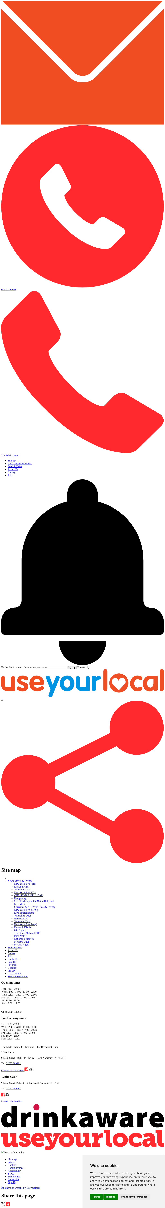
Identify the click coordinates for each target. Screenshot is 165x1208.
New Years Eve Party (25, 883)
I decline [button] (110, 1196)
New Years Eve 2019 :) (26, 909)
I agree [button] (96, 1196)
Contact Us (13, 959)
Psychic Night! (21, 944)
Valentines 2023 (22, 889)
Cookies (12, 967)
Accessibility (14, 973)
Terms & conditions (18, 976)
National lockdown (24, 938)
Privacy (11, 970)
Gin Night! (19, 930)
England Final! (21, 886)
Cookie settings (15, 1167)
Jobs (10, 475)
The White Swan (10, 455)
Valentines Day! (22, 921)
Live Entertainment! (24, 912)
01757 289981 (13, 1063)
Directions (18, 1070)
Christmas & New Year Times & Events (34, 907)
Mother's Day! (21, 941)
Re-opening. (20, 898)
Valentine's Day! (22, 915)
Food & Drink (15, 466)
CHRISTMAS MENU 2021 (28, 895)
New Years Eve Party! (25, 924)
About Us (13, 469)
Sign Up (71, 667)
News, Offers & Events (20, 463)
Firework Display (23, 927)
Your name (30, 667)
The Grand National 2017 (27, 933)
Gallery (11, 472)
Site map (12, 965)
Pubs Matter (20, 936)
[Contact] (82, 123)
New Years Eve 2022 (25, 892)
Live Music (20, 904)
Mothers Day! (21, 918)
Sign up (12, 460)
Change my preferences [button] (134, 1196)
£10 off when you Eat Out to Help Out (34, 901)
